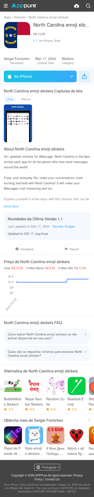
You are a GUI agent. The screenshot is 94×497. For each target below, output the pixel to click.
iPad (10, 99)
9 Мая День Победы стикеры (55, 451)
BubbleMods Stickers (12, 401)
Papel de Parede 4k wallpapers (12, 451)
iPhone (26, 99)
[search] (88, 6)
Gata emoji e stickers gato (33, 451)
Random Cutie (55, 401)
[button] (6, 6)
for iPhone (23, 76)
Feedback (27, 249)
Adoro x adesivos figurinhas (76, 451)
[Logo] (24, 5)
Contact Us (52, 479)
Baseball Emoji (75, 401)
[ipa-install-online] (76, 6)
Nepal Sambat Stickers (34, 401)
